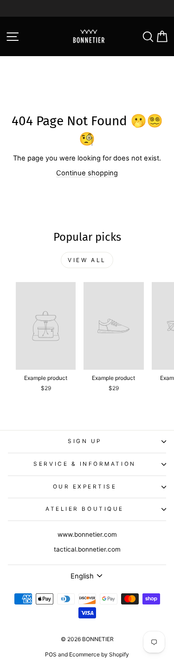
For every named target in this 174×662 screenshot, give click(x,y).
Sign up (85, 441)
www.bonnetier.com (87, 534)
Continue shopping (87, 173)
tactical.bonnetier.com (87, 549)
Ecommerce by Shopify (99, 654)
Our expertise (85, 486)
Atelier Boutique (84, 509)
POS (51, 654)
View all (87, 260)
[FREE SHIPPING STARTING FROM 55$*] (87, 8)
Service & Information (84, 464)
